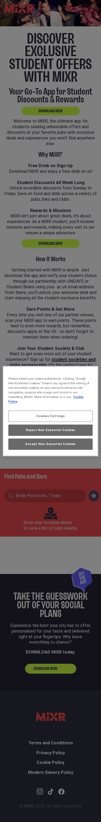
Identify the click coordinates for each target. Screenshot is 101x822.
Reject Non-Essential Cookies (50, 430)
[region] (50, 410)
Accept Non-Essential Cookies (50, 444)
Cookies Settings (50, 416)
